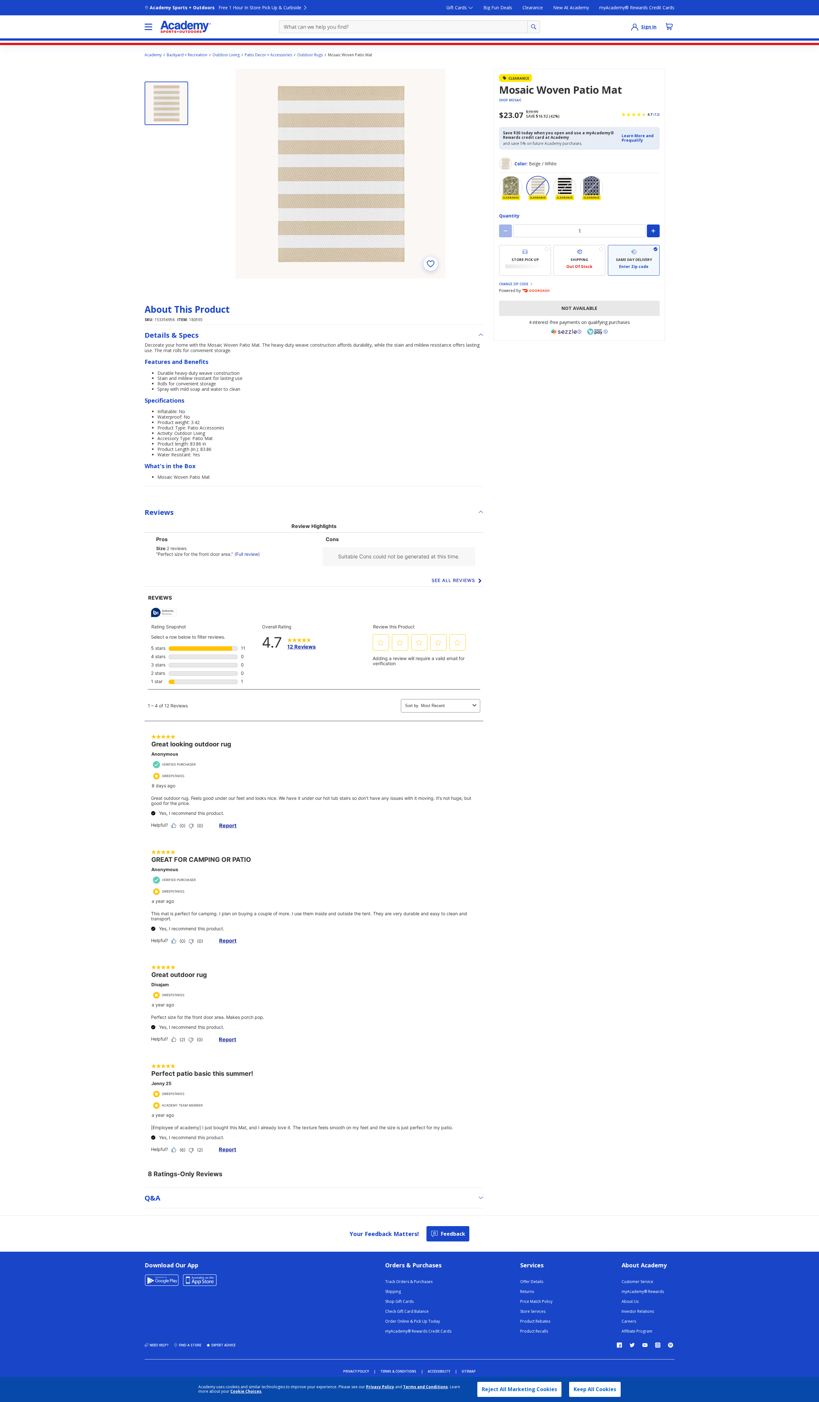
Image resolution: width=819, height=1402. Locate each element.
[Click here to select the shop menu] (148, 27)
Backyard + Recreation (187, 55)
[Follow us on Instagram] (658, 1345)
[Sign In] (635, 27)
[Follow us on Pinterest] (670, 1345)
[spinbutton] (579, 230)
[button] (639, 138)
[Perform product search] (533, 26)
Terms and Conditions (425, 1387)
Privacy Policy (380, 1387)
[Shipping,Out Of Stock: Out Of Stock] (579, 260)
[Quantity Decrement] (505, 230)
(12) (656, 114)
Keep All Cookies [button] (595, 1389)
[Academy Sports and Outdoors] (185, 26)
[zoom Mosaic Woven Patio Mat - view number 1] (340, 174)
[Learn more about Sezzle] (566, 331)
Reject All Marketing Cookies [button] (519, 1389)
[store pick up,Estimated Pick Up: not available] (525, 260)
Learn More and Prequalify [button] (638, 138)
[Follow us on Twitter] (632, 1345)
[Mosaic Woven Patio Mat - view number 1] (166, 103)
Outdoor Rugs (310, 55)
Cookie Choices (245, 1391)
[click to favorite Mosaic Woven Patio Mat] (431, 264)
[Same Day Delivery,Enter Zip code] (633, 260)
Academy (153, 55)
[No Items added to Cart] (669, 26)
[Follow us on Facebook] (619, 1345)
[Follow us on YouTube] (645, 1345)
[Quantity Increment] (653, 230)
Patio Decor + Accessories (268, 55)
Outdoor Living (226, 55)
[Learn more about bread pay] (597, 331)
